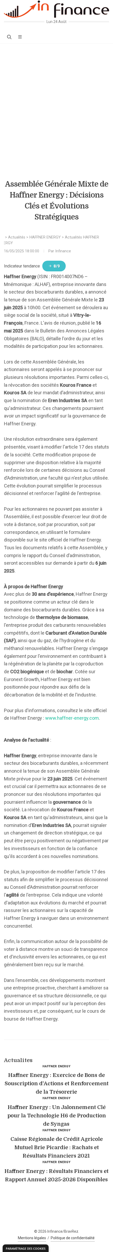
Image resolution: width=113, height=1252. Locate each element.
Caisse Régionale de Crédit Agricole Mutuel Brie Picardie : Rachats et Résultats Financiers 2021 (57, 1147)
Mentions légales (32, 1238)
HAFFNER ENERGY (45, 237)
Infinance (63, 251)
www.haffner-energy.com (72, 718)
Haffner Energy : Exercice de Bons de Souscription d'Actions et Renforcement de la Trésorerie (57, 1083)
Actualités (16, 237)
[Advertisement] (56, 102)
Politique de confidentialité (73, 1238)
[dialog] (26, 1248)
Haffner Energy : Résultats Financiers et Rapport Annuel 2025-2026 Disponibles (56, 1175)
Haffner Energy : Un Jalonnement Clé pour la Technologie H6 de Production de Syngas (56, 1115)
